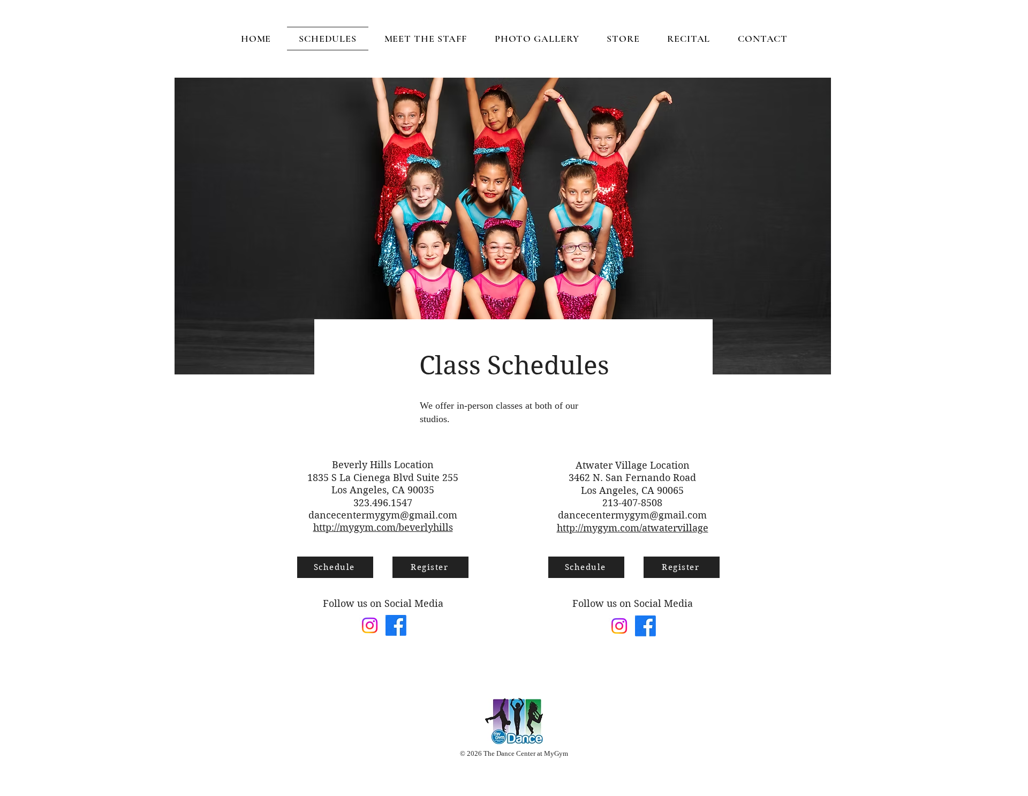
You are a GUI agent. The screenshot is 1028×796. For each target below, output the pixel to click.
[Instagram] (369, 625)
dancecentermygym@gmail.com (382, 515)
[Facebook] (396, 625)
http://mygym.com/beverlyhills (383, 527)
